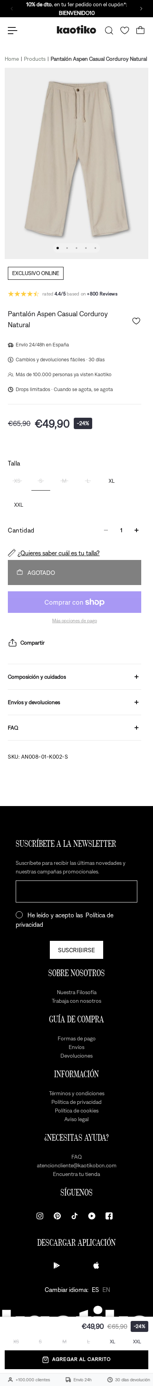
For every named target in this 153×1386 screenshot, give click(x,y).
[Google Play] (57, 1265)
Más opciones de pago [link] (74, 620)
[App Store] (96, 1265)
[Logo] (76, 30)
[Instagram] (40, 1216)
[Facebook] (109, 1216)
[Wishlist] (125, 30)
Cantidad (21, 530)
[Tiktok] (74, 1216)
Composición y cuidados (37, 677)
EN (106, 1289)
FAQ (13, 728)
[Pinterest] (57, 1216)
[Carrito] (140, 30)
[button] (136, 321)
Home (12, 59)
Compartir (32, 643)
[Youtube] (91, 1216)
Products (35, 59)
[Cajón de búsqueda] (109, 30)
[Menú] (12, 30)
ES (95, 1289)
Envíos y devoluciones (34, 702)
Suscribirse (76, 949)
